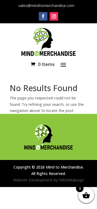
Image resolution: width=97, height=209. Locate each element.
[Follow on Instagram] (54, 16)
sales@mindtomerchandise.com (46, 5)
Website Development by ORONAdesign (48, 179)
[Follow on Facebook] (43, 16)
